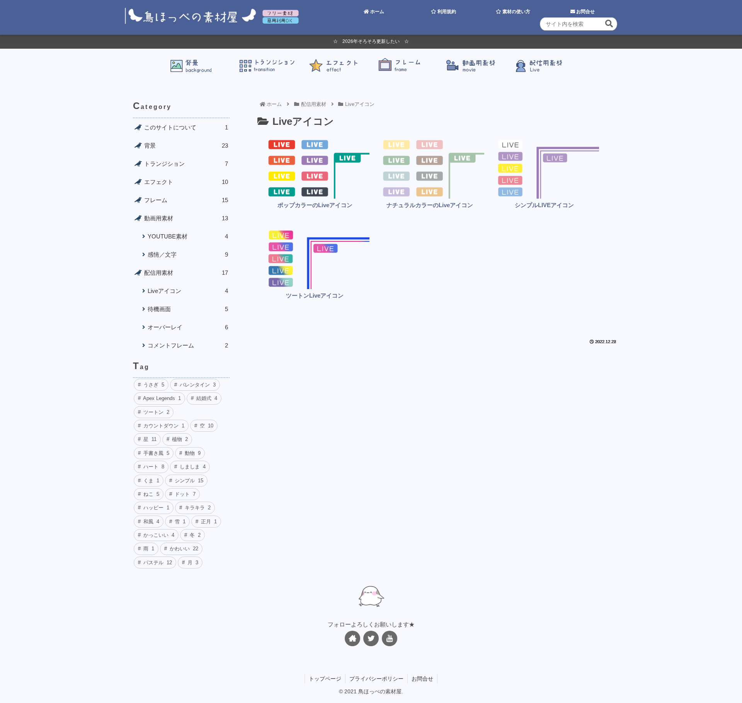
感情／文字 (188, 254)
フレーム (186, 200)
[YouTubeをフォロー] (389, 638)
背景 (186, 145)
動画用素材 (186, 218)
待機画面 (188, 309)
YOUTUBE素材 (188, 236)
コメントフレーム (188, 345)
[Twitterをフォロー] (371, 638)
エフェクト (186, 182)
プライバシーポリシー (376, 679)
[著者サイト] (352, 638)
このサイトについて (186, 127)
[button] (609, 23)
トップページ (325, 679)
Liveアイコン (188, 291)
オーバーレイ (188, 327)
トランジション (186, 163)
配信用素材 (186, 272)
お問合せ (422, 679)
